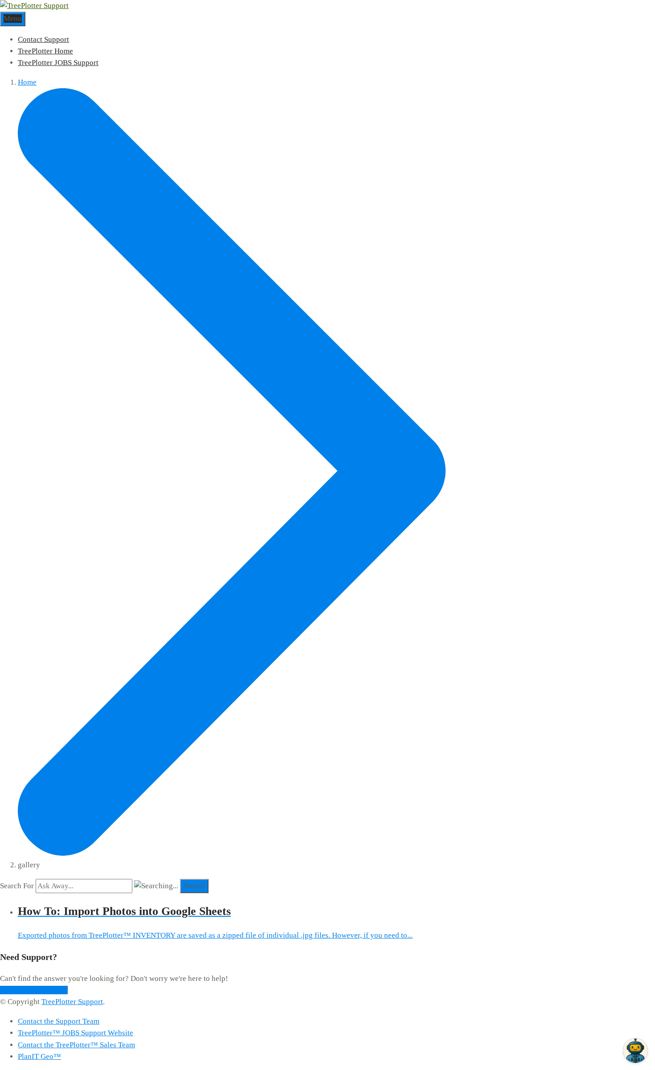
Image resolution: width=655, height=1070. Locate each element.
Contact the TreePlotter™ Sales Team (76, 1045)
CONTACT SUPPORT (34, 990)
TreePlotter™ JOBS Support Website (75, 1033)
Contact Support (43, 39)
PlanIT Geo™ (39, 1056)
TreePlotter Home (45, 51)
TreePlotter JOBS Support (58, 62)
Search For (17, 886)
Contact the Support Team (58, 1021)
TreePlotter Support (72, 1001)
